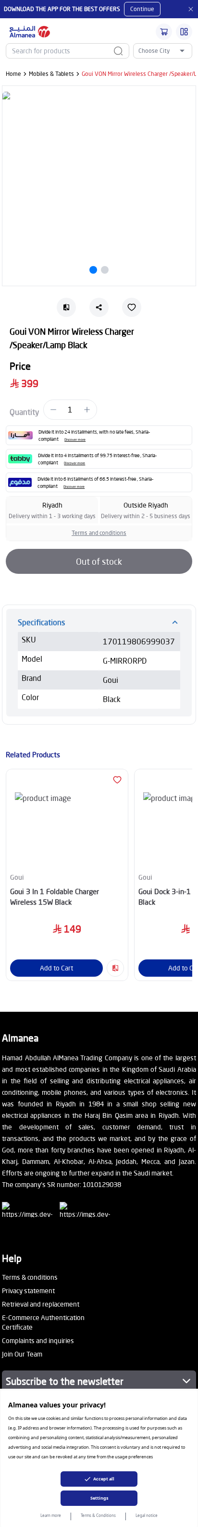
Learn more (50, 1515)
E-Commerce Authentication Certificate (43, 1322)
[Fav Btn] (117, 780)
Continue (142, 8)
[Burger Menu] (184, 32)
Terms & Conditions (98, 1515)
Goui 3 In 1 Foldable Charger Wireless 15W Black (54, 897)
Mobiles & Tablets (51, 73)
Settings (99, 1498)
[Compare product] (115, 968)
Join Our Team (22, 1354)
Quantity (24, 411)
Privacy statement (28, 1290)
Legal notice (147, 1515)
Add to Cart (56, 968)
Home (13, 73)
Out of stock (99, 561)
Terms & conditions (30, 1277)
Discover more (75, 439)
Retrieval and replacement (40, 1304)
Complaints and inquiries (38, 1340)
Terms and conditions (99, 532)
